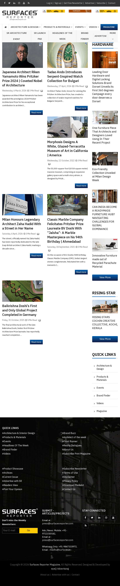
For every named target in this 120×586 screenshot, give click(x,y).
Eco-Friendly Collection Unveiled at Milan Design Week (103, 175)
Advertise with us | (61, 575)
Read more (36, 112)
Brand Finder (85, 36)
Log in (49, 3)
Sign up (58, 3)
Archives (8, 473)
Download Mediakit (74, 485)
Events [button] (79, 27)
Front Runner (70, 442)
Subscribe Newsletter (75, 469)
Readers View (11, 485)
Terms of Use (71, 473)
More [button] (113, 33)
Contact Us (69, 489)
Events (100, 388)
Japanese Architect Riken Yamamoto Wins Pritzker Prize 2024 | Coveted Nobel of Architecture (22, 78)
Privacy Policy (71, 481)
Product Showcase (13, 469)
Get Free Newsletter (73, 3)
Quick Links (104, 355)
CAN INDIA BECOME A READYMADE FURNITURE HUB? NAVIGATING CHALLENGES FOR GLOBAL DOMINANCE (104, 218)
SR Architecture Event (17, 36)
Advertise (89, 3)
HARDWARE (102, 45)
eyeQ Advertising (60, 569)
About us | (45, 575)
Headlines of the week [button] (62, 36)
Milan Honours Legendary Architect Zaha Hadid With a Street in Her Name (21, 224)
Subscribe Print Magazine (77, 454)
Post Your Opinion (13, 489)
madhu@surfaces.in (60, 550)
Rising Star (103, 293)
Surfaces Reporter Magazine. (45, 565)
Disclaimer (69, 477)
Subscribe (101, 3)
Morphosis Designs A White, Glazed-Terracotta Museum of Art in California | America (67, 148)
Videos (93, 27)
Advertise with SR (13, 481)
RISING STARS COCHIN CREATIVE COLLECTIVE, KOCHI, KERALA (105, 323)
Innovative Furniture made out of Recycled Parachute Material (104, 261)
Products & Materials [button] (57, 27)
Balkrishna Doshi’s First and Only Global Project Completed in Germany (19, 310)
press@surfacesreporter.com (57, 524)
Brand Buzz (70, 433)
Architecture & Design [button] (24, 27)
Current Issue (11, 477)
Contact (111, 3)
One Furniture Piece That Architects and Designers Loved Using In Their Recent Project (104, 135)
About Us (68, 450)
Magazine (109, 27)
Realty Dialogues (73, 446)
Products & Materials (102, 378)
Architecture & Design (104, 367)
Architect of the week (75, 437)
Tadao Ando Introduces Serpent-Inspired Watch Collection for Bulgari (65, 76)
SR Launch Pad (40, 36)
